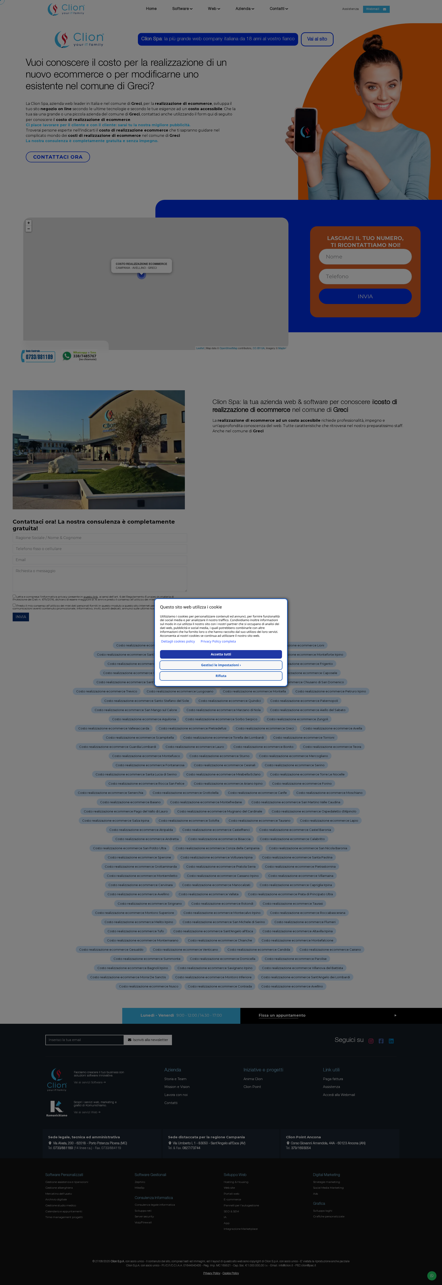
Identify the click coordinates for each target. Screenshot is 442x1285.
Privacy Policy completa (218, 641)
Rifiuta (221, 676)
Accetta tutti (221, 654)
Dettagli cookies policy (178, 641)
